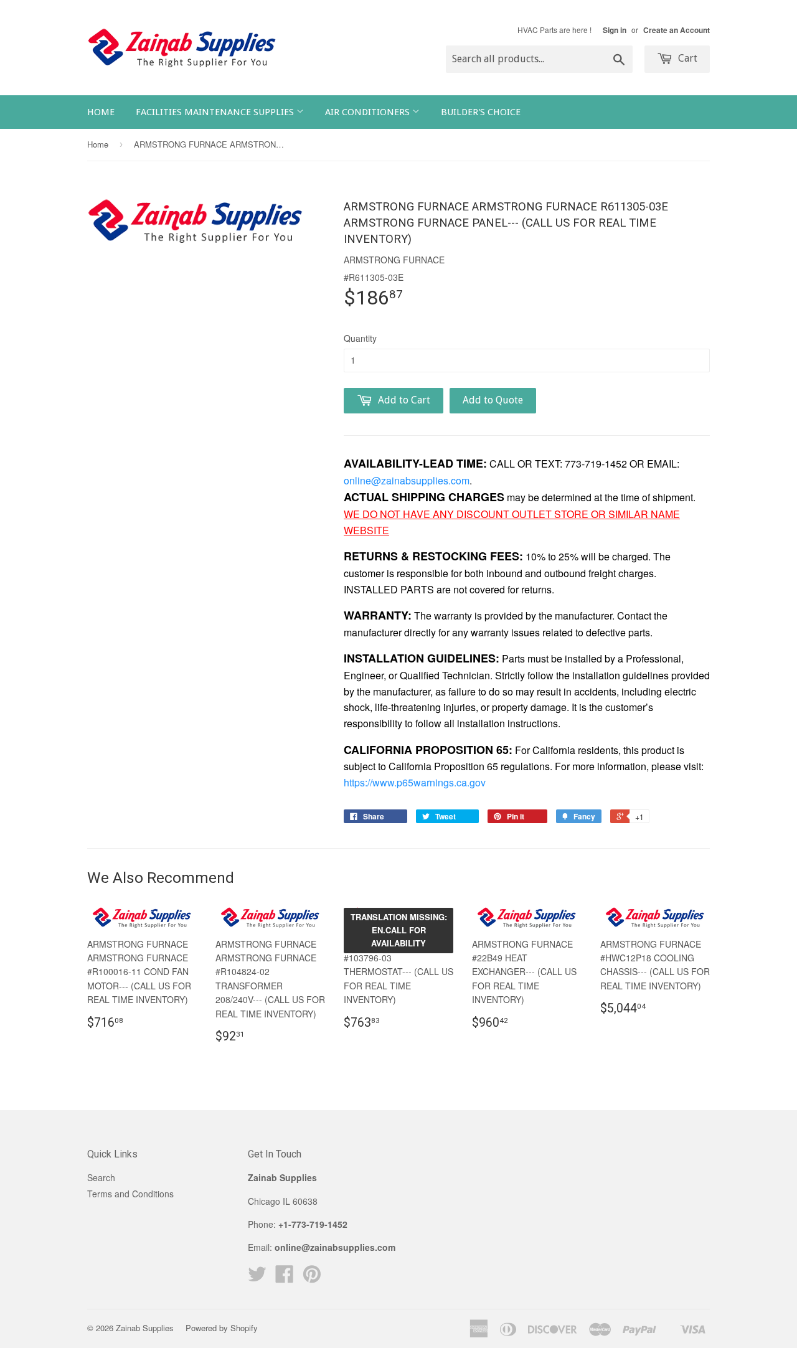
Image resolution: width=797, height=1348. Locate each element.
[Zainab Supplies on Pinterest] (312, 1277)
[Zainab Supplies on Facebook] (284, 1277)
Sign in (614, 30)
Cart (686, 58)
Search (101, 1177)
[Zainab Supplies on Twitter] (257, 1277)
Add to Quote (493, 400)
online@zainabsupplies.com (406, 480)
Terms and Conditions (130, 1193)
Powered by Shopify (222, 1328)
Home (101, 112)
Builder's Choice (481, 112)
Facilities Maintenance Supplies (216, 112)
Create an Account (676, 30)
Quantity (360, 338)
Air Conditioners (368, 112)
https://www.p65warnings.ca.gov (415, 782)
